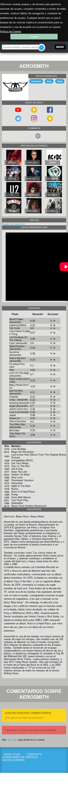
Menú (60, 47)
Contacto (34, 754)
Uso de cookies (12, 760)
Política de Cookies (10, 31)
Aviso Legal (12, 754)
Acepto (34, 36)
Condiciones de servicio (12, 757)
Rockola (14, 57)
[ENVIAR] (41, 47)
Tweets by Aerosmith (13, 224)
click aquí (12, 739)
